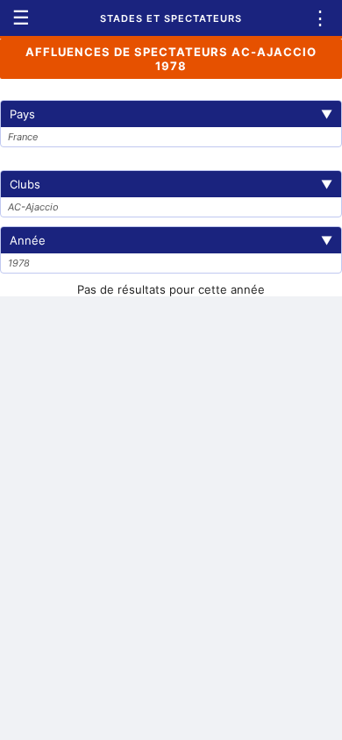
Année (171, 240)
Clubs (171, 184)
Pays (171, 114)
